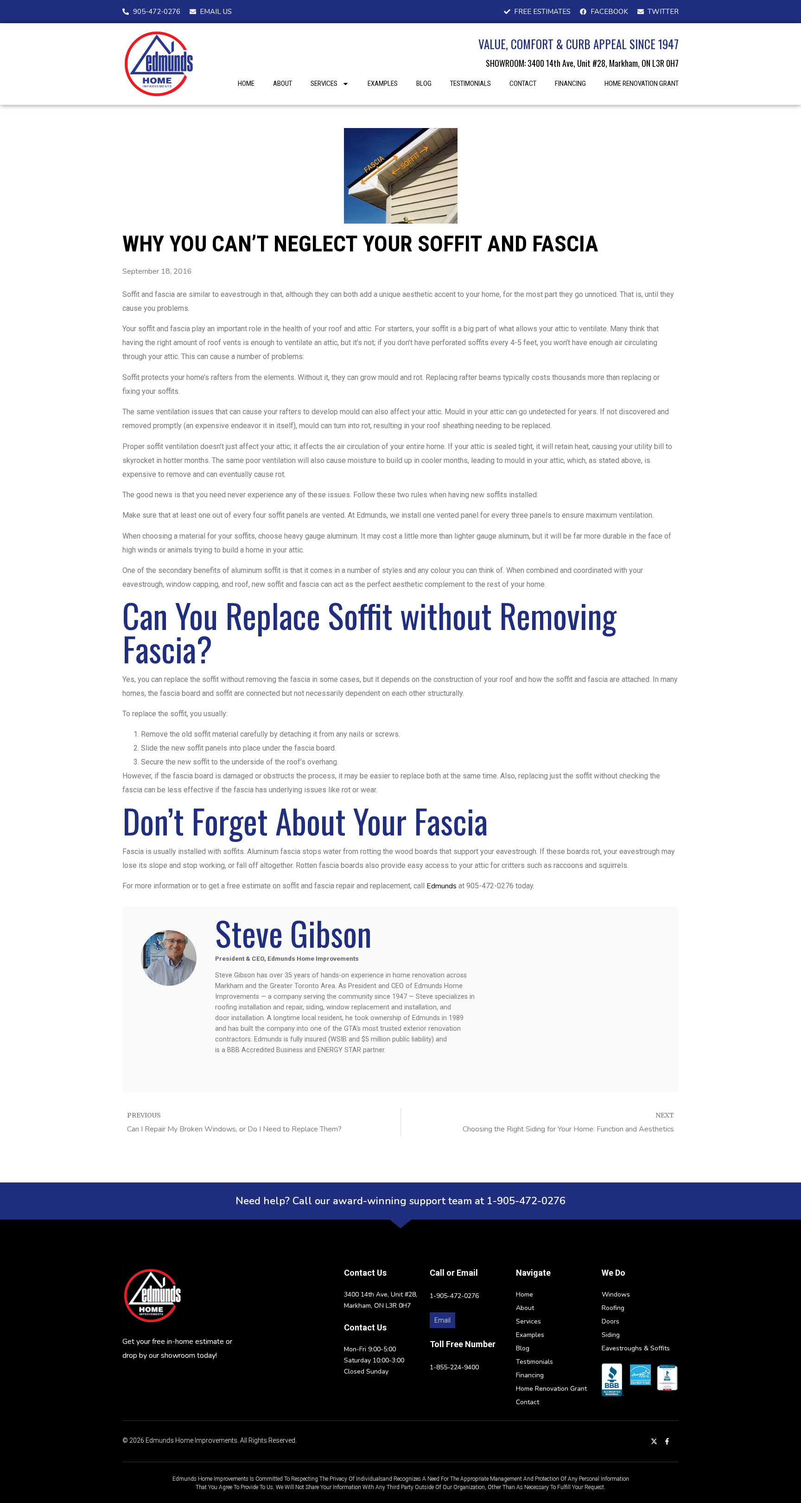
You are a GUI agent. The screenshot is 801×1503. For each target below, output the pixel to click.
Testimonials (470, 83)
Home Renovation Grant (641, 83)
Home (246, 83)
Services (324, 83)
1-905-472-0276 (454, 1295)
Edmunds (441, 886)
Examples (383, 83)
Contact (522, 83)
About (282, 83)
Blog (424, 83)
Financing (570, 83)
